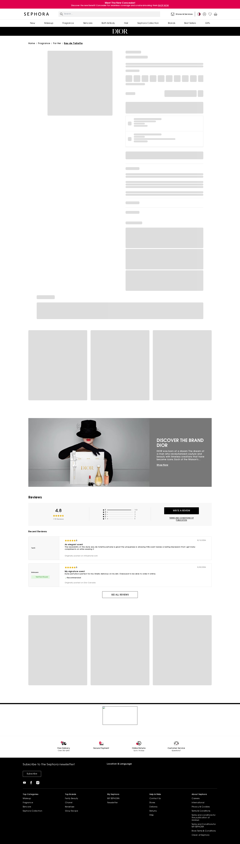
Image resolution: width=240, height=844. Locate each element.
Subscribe (32, 774)
